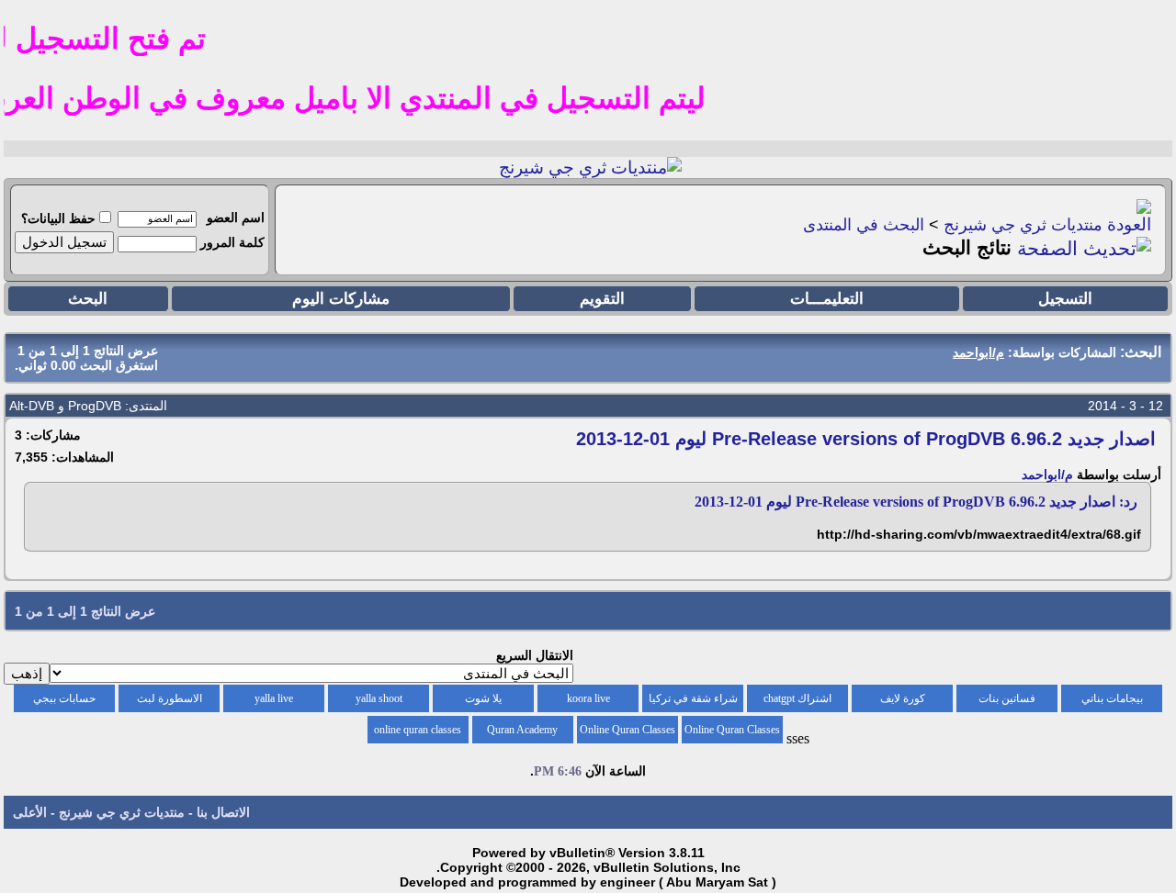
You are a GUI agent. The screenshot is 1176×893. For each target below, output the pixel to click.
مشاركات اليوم (341, 298)
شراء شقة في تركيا (693, 698)
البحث (87, 298)
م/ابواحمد (1047, 474)
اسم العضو (236, 217)
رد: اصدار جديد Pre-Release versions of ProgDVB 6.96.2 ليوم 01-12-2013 (916, 501)
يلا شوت (483, 698)
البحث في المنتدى (863, 225)
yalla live (273, 698)
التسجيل (1065, 298)
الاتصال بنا (223, 812)
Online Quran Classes (627, 729)
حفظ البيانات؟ (58, 218)
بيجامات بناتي (1112, 698)
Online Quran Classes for (732, 733)
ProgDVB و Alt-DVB (65, 405)
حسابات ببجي (64, 698)
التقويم (602, 298)
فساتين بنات (1006, 698)
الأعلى (30, 812)
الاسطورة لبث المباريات (169, 702)
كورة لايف (902, 698)
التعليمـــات (827, 298)
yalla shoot (379, 698)
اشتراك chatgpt (797, 698)
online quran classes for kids (417, 733)
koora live (588, 698)
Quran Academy (522, 729)
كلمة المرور (232, 242)
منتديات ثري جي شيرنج (1023, 225)
